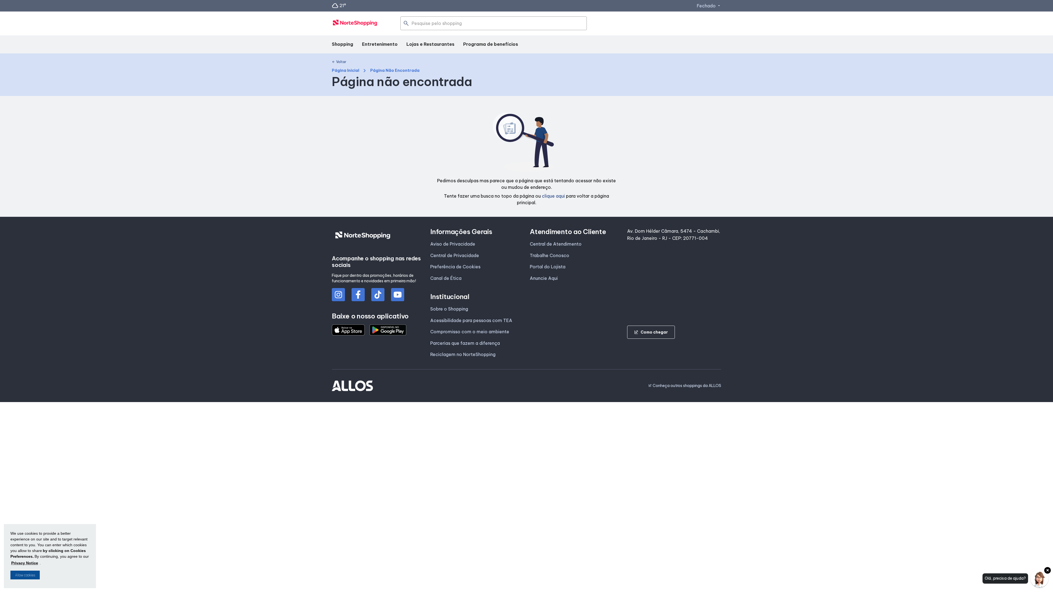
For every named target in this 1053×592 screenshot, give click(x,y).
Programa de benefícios (490, 44)
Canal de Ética (446, 278)
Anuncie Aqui (544, 278)
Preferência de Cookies (455, 266)
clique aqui (553, 196)
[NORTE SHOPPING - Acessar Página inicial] (355, 23)
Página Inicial (345, 70)
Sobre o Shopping (449, 309)
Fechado (709, 5)
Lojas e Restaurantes (430, 44)
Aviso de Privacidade (452, 244)
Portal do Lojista (547, 266)
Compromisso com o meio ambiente (469, 331)
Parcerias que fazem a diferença (465, 343)
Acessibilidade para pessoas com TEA (471, 320)
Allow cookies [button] (25, 575)
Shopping (342, 44)
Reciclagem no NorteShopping (463, 354)
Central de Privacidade (454, 255)
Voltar (339, 62)
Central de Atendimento (556, 244)
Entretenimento (380, 44)
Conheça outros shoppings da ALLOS (684, 385)
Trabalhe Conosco (549, 255)
